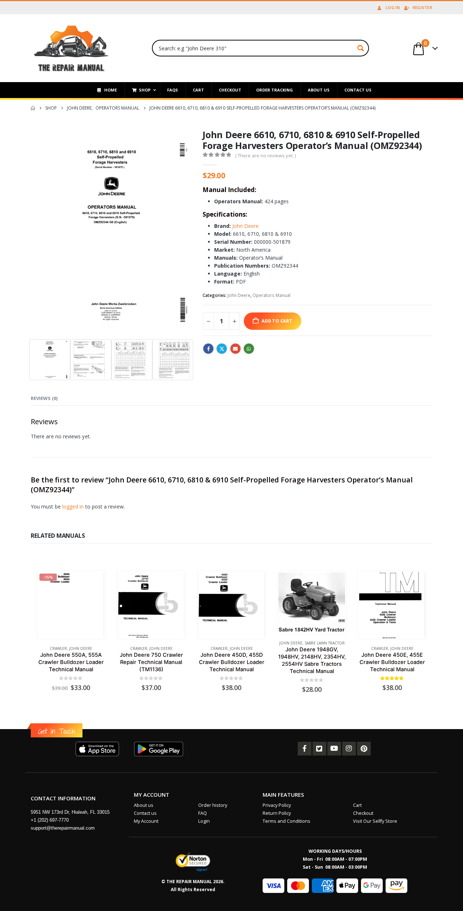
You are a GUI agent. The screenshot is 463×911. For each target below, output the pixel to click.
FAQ (202, 813)
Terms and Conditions (286, 821)
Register (422, 7)
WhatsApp (249, 348)
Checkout (363, 813)
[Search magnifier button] (360, 48)
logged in (73, 506)
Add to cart (277, 321)
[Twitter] (319, 748)
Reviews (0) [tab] (44, 398)
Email (235, 348)
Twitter (222, 348)
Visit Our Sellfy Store (375, 821)
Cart (357, 805)
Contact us (145, 813)
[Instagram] (349, 748)
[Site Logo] (71, 48)
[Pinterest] (364, 748)
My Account (146, 821)
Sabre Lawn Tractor (325, 643)
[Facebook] (304, 748)
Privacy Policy (277, 805)
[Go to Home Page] (33, 108)
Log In (393, 7)
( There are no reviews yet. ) (265, 155)
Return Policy (277, 813)
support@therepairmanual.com (63, 828)
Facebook (208, 348)
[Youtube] (334, 748)
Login (204, 821)
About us (143, 805)
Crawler (58, 648)
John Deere (245, 225)
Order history (212, 805)
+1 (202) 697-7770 (50, 820)
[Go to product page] (151, 605)
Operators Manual (271, 295)
